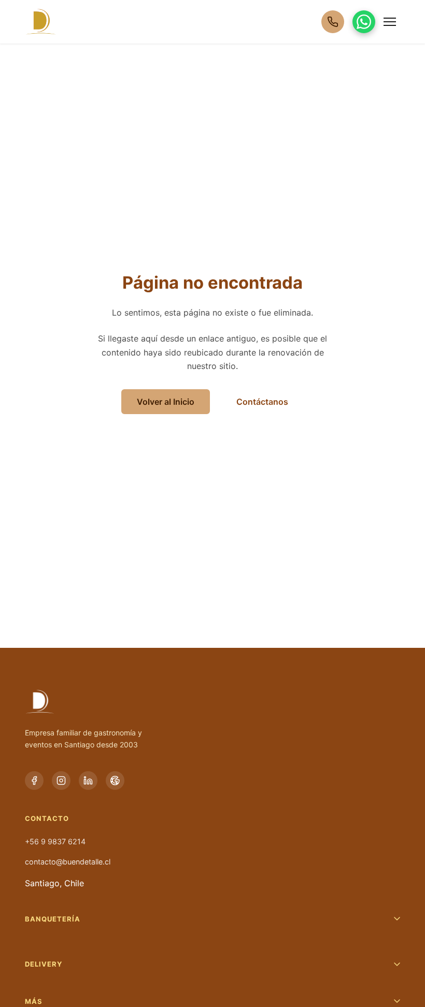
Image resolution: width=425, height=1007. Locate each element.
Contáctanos (262, 401)
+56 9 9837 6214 (55, 841)
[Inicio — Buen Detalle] (212, 701)
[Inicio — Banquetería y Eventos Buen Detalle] (41, 21)
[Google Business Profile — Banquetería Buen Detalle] (115, 780)
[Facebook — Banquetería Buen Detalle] (34, 780)
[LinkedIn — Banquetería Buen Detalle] (88, 780)
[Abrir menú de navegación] (389, 21)
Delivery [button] (43, 964)
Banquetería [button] (52, 919)
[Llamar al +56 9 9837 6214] (332, 21)
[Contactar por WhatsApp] (363, 21)
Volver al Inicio (165, 401)
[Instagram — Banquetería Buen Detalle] (61, 780)
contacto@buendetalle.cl (67, 861)
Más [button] (33, 1001)
